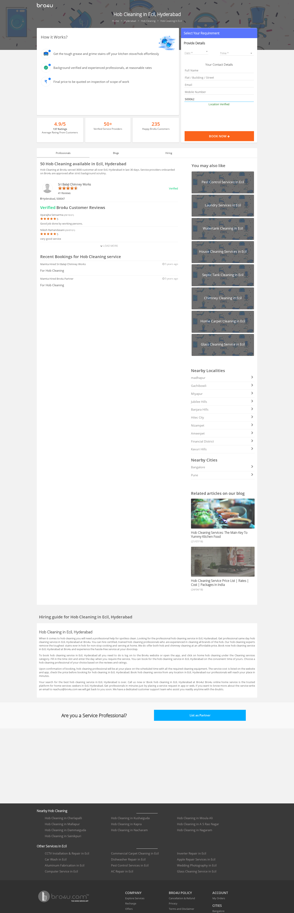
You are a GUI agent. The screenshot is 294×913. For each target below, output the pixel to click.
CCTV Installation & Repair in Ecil (67, 853)
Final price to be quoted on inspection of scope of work (91, 82)
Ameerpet (198, 433)
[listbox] (237, 53)
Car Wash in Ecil (56, 859)
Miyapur (197, 394)
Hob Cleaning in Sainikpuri (63, 836)
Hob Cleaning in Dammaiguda (65, 830)
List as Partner (200, 715)
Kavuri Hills (199, 449)
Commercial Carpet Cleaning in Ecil (135, 853)
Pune (194, 475)
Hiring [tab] (168, 153)
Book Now (218, 136)
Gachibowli (198, 386)
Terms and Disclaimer (181, 909)
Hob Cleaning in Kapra (126, 824)
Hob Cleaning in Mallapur (62, 824)
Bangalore (198, 467)
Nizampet (197, 425)
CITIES (217, 905)
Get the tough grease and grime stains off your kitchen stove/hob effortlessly (106, 54)
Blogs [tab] (116, 153)
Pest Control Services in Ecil (130, 865)
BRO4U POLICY (180, 893)
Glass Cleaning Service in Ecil (196, 871)
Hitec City (197, 417)
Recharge (130, 903)
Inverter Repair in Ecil (191, 853)
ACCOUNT (220, 893)
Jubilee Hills (199, 402)
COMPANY (133, 893)
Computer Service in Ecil (61, 871)
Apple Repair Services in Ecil (196, 859)
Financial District (202, 441)
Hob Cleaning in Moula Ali (195, 818)
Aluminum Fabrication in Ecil (64, 865)
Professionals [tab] (63, 153)
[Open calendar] (207, 51)
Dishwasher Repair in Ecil (128, 859)
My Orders (218, 898)
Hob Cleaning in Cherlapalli (63, 818)
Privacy (173, 903)
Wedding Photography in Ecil (197, 865)
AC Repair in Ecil (122, 871)
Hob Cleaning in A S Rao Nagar (198, 824)
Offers (129, 909)
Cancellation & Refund (182, 898)
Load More (110, 246)
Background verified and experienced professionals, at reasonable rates (102, 68)
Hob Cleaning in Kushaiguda (130, 818)
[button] (219, 33)
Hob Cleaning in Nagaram (194, 830)
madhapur (198, 378)
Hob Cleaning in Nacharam (129, 830)
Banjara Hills (199, 409)
